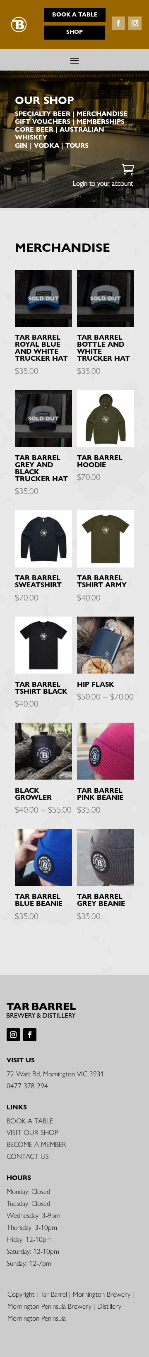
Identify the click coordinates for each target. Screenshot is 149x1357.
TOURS (77, 145)
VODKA (46, 145)
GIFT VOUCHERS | (46, 121)
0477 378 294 (27, 1085)
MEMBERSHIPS (101, 121)
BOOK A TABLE (30, 1120)
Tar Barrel (53, 1293)
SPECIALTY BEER (42, 113)
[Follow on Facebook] (118, 23)
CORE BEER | (37, 129)
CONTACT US (28, 1156)
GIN (21, 145)
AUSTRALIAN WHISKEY (59, 133)
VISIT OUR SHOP (32, 1132)
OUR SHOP (44, 100)
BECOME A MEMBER (36, 1144)
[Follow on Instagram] (135, 23)
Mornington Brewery (101, 1293)
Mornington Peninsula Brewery (49, 1305)
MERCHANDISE (102, 113)
